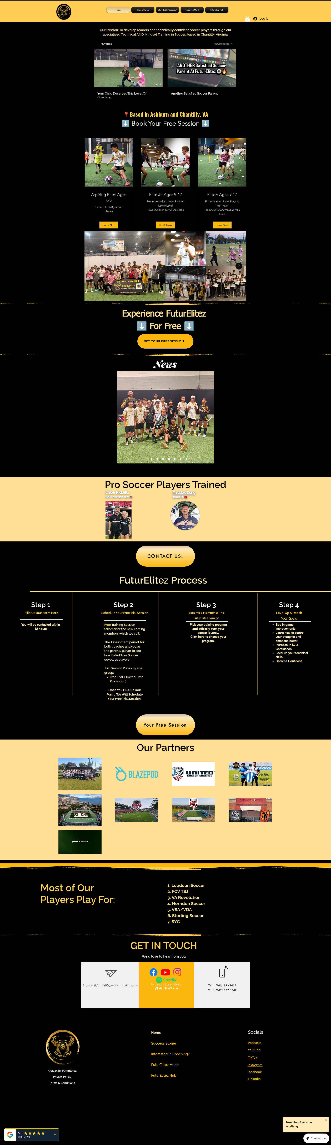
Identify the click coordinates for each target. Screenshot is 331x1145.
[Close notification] (325, 1120)
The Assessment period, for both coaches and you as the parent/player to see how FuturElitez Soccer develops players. (124, 650)
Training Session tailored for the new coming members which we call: (124, 629)
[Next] (209, 417)
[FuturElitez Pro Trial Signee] (186, 459)
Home (156, 1033)
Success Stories (164, 1043)
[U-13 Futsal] (163, 459)
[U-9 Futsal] (157, 459)
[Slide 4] (181, 459)
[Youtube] (165, 972)
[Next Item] (238, 266)
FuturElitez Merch (165, 1065)
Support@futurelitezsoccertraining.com (110, 985)
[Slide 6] (175, 459)
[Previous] (121, 417)
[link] (109, 197)
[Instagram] (177, 972)
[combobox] (223, 43)
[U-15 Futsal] (169, 459)
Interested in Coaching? (167, 1054)
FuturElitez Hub (163, 1075)
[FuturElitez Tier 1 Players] (145, 459)
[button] (216, 10)
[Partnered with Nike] (151, 459)
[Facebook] (153, 972)
